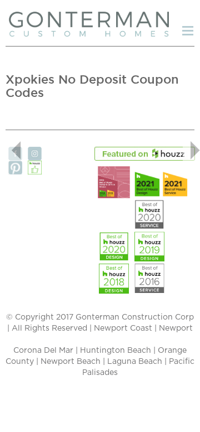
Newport (176, 328)
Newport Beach (71, 362)
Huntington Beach (115, 350)
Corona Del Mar (43, 350)
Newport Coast (123, 328)
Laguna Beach (134, 362)
